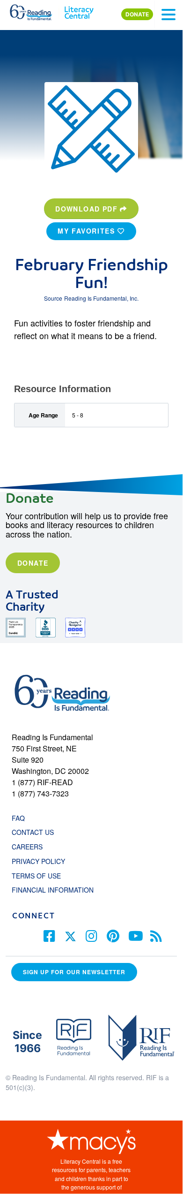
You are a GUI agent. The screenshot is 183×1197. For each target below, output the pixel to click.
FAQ (18, 818)
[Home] (36, 10)
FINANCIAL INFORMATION (53, 889)
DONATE (137, 14)
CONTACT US (35, 832)
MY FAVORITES (87, 230)
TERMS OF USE (41, 875)
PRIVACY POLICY (38, 861)
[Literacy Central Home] (79, 10)
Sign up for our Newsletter (74, 972)
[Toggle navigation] (168, 14)
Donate (32, 563)
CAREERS (27, 846)
